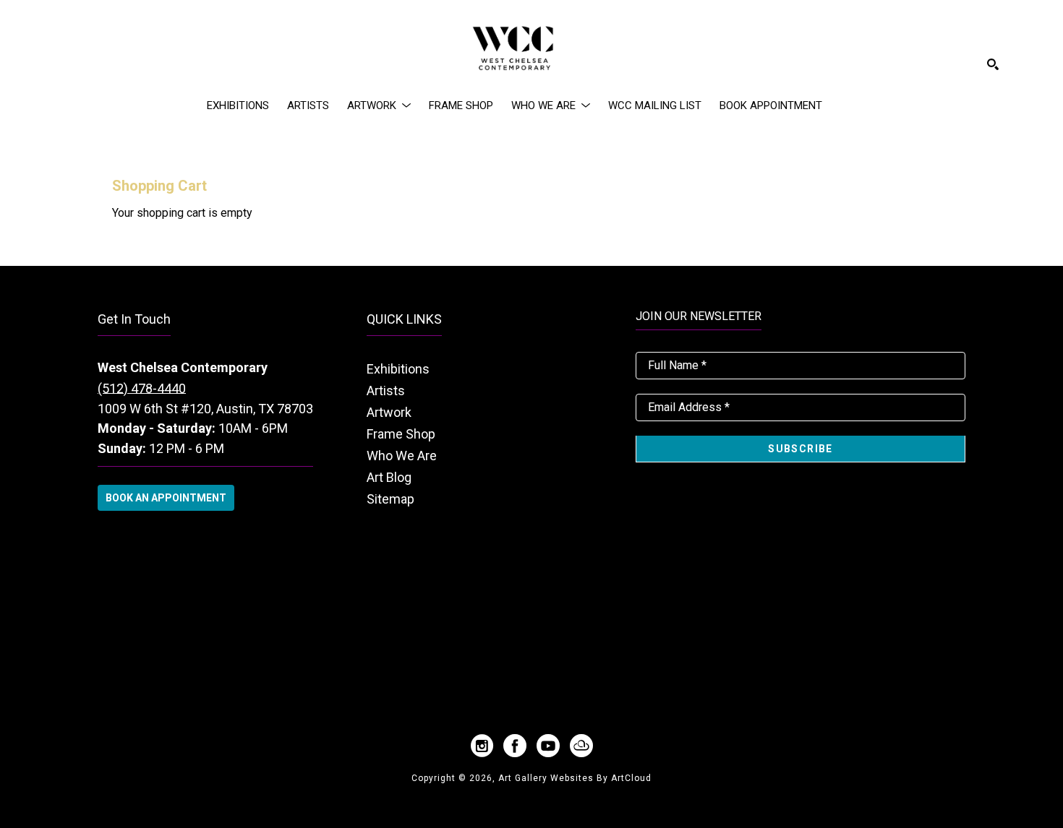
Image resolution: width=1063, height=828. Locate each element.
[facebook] (514, 745)
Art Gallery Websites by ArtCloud (575, 778)
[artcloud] (581, 745)
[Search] (993, 64)
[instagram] (481, 745)
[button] (379, 105)
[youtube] (548, 745)
